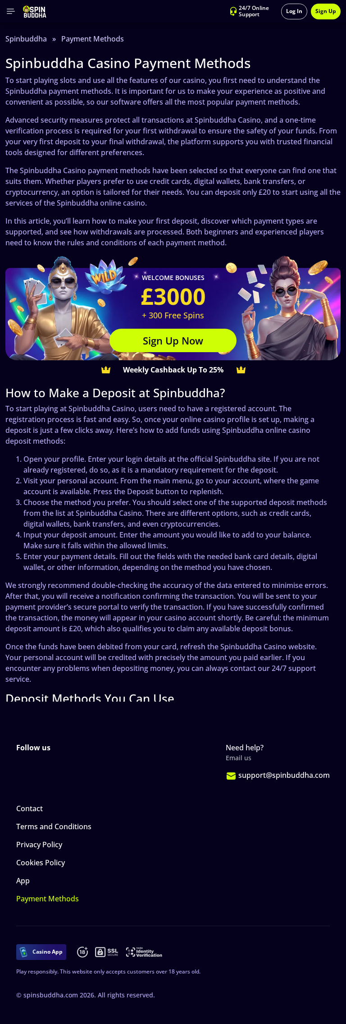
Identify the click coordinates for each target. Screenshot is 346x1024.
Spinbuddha (26, 39)
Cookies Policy (40, 863)
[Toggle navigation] (10, 11)
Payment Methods (47, 899)
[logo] (34, 11)
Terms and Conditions (53, 826)
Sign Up (325, 11)
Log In (294, 11)
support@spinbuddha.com (284, 775)
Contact (29, 808)
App (23, 881)
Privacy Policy (39, 845)
